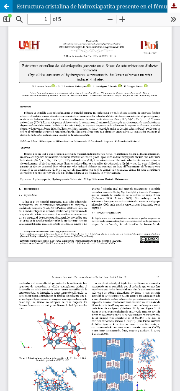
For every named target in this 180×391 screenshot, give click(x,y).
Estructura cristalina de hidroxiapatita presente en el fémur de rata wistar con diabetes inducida (98, 6)
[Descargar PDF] (173, 6)
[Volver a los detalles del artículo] (6, 6)
